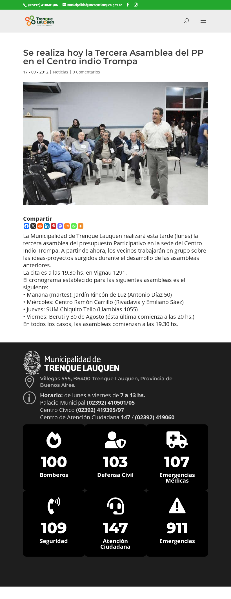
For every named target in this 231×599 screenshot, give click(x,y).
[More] (80, 226)
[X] (33, 226)
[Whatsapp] (74, 226)
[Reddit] (40, 226)
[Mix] (67, 226)
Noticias (60, 72)
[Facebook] (26, 226)
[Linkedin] (47, 226)
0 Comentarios (86, 72)
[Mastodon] (60, 226)
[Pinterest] (53, 226)
